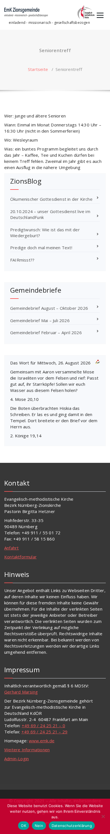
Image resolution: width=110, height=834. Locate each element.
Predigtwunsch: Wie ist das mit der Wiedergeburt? (45, 232)
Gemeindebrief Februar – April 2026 (46, 332)
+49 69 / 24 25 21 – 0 (43, 725)
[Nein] (103, 816)
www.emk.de (41, 740)
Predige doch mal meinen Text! (41, 247)
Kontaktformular (20, 557)
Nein (39, 825)
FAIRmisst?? (22, 260)
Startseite (38, 69)
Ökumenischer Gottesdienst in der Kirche (51, 199)
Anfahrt (11, 548)
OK (23, 825)
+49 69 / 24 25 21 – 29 (44, 731)
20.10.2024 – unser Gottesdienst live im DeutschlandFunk (50, 214)
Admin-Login (16, 758)
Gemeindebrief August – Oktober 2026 (49, 308)
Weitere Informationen (27, 749)
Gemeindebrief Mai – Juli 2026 (40, 320)
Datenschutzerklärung (72, 825)
